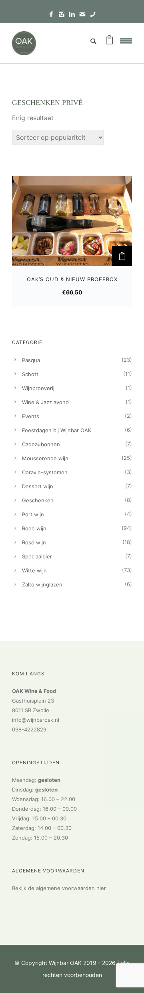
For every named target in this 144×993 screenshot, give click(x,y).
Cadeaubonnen (41, 444)
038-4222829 (29, 729)
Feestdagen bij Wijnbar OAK (56, 430)
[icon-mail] (84, 14)
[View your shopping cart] (109, 41)
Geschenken (38, 500)
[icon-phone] (93, 14)
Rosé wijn (34, 542)
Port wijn (33, 514)
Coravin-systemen (45, 472)
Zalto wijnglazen (42, 584)
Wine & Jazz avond (45, 402)
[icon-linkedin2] (74, 14)
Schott (30, 374)
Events (30, 416)
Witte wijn (34, 570)
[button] (122, 256)
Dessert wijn (37, 486)
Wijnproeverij (38, 388)
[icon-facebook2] (53, 14)
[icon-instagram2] (63, 14)
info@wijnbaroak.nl (35, 720)
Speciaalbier (37, 556)
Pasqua (31, 360)
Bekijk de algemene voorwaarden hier (59, 888)
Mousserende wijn (45, 458)
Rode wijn (34, 528)
